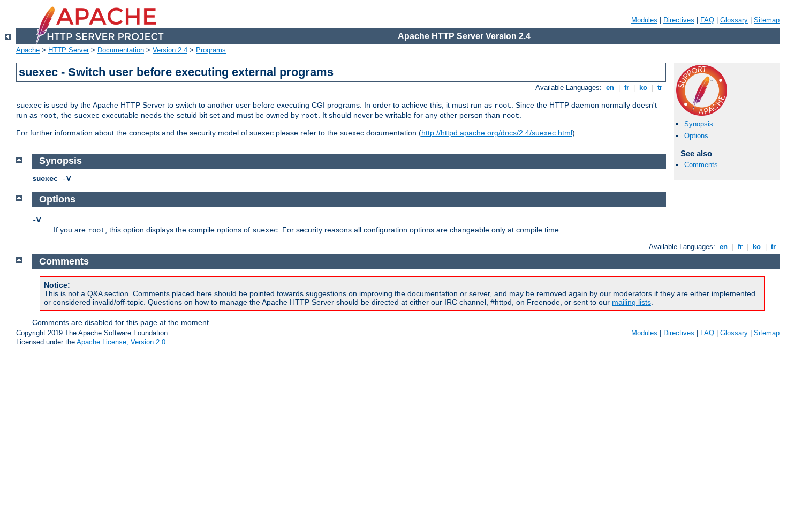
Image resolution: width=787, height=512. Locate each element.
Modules (644, 20)
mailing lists (631, 302)
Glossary (734, 20)
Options (696, 136)
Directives (678, 20)
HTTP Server (68, 50)
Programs (211, 50)
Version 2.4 (170, 50)
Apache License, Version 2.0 (121, 342)
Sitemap (767, 20)
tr (659, 88)
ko (643, 88)
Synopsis (698, 124)
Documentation (120, 50)
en (610, 88)
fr (626, 88)
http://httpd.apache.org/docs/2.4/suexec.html (496, 133)
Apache (28, 50)
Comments (701, 165)
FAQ (707, 20)
